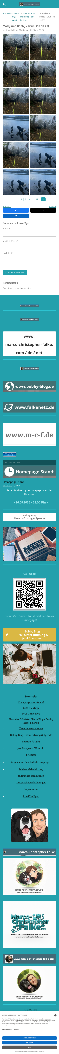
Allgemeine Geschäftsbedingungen (31, 762)
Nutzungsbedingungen (31, 775)
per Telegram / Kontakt (31, 748)
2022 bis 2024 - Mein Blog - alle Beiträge (28, 16)
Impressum (31, 789)
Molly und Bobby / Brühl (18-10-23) (47, 16)
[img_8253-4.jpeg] (43, 182)
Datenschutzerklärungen (31, 782)
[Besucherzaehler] (9, 456)
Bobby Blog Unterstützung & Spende (31, 735)
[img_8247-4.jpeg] (43, 73)
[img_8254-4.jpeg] (16, 182)
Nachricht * (8, 253)
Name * (6, 228)
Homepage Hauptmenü (31, 702)
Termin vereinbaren (31, 728)
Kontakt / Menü (31, 741)
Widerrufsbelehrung (31, 769)
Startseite (7, 13)
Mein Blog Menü (15, 16)
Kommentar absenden (15, 272)
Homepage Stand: (14, 482)
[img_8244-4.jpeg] (43, 46)
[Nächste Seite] (43, 199)
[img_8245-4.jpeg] (16, 46)
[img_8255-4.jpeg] (43, 155)
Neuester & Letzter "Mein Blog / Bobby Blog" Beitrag (31, 720)
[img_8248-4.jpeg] (16, 100)
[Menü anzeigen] (55, 4)
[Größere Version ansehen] (29, 594)
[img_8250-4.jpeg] (43, 128)
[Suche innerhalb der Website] (4, 4)
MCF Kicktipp (31, 708)
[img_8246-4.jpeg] (16, 73)
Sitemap (31, 754)
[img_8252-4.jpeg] (16, 128)
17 (37, 199)
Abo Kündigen (31, 796)
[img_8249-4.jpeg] (43, 100)
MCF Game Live (31, 713)
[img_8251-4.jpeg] (16, 155)
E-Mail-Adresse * (10, 240)
